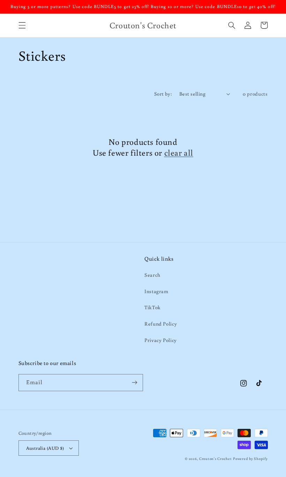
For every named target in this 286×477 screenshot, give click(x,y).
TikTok (152, 307)
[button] (22, 25)
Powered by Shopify (250, 458)
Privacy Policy (160, 340)
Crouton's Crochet (215, 458)
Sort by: (163, 93)
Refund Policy (160, 323)
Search (152, 274)
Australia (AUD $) (45, 448)
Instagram (156, 291)
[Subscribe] (135, 382)
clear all (178, 152)
